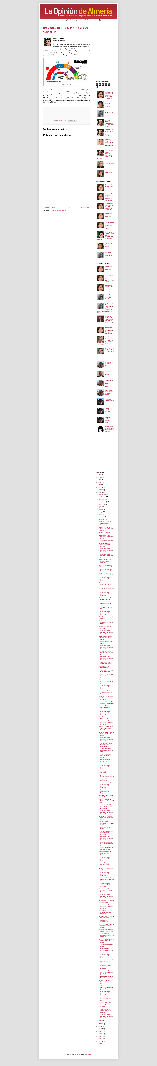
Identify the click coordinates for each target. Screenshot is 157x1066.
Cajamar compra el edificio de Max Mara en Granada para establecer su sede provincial (105, 143)
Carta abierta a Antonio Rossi (109, 185)
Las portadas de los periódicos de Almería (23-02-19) (106, 613)
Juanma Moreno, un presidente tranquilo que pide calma (105, 584)
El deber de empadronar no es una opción (109, 163)
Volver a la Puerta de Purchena (105, 1005)
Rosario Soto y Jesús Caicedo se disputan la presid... (106, 681)
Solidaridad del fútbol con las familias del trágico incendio (109, 133)
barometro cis (51, 123)
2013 (99, 1036)
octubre (101, 499)
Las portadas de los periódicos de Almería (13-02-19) (106, 812)
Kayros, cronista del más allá (108, 410)
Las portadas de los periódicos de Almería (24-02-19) (106, 594)
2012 (99, 1038)
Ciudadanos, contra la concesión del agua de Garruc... (106, 750)
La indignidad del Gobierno (106, 900)
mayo (101, 512)
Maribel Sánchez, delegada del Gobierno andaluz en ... (106, 950)
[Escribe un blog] (71, 121)
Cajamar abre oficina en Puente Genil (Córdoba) (106, 775)
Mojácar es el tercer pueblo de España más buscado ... (106, 528)
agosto (101, 504)
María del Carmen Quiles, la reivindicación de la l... (106, 566)
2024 (99, 480)
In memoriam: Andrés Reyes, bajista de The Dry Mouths (105, 806)
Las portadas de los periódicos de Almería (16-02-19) (106, 739)
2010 (99, 1043)
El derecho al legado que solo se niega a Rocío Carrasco (109, 297)
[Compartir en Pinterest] (76, 121)
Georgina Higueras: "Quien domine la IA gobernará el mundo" (109, 123)
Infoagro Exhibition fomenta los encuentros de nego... (106, 780)
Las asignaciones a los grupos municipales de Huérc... (106, 637)
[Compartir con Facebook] (74, 121)
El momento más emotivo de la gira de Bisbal (106, 602)
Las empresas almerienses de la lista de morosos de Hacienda (109, 383)
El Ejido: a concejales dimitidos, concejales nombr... (105, 755)
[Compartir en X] (73, 121)
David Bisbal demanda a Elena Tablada (106, 717)
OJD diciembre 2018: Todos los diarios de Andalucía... (105, 967)
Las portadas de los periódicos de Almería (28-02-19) (106, 536)
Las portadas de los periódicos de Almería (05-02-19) (106, 956)
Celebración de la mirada (106, 540)
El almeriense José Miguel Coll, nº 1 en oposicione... (106, 761)
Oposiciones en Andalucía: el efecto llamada (109, 350)
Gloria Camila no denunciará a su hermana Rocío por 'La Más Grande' (109, 197)
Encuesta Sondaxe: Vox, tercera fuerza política (106, 570)
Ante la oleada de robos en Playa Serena (105, 598)
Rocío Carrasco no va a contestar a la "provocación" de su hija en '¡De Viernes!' (105, 340)
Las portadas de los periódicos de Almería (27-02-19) (106, 550)
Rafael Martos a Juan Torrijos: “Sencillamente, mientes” (109, 429)
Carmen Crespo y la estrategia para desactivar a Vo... (104, 864)
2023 (99, 482)
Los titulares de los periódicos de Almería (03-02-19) (106, 987)
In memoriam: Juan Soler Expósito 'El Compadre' (106, 930)
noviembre (102, 497)
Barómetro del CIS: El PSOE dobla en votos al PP (106, 523)
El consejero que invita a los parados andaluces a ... (106, 676)
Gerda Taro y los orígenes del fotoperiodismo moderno (106, 698)
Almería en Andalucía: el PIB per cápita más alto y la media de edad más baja (105, 320)
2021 (99, 487)
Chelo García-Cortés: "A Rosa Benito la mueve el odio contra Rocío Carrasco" (105, 235)
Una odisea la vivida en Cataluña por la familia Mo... (106, 890)
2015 (99, 1031)
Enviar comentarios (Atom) (59, 210)
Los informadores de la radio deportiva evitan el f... (106, 843)
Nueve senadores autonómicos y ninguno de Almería (106, 935)
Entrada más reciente (50, 207)
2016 (99, 1029)
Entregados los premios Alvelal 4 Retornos (105, 662)
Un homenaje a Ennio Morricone (105, 771)
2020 (99, 490)
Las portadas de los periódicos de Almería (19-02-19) (106, 687)
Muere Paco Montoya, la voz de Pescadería (106, 848)
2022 (99, 485)
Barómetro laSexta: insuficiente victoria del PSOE (106, 622)
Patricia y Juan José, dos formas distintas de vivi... (106, 982)
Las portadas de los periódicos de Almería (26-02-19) (106, 555)
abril (100, 514)
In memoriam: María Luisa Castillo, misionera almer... (106, 998)
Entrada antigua (85, 207)
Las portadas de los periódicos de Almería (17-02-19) (106, 722)
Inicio (68, 207)
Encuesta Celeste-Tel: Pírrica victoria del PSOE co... (106, 801)
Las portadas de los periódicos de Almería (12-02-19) (106, 838)
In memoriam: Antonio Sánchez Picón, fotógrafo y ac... (105, 744)
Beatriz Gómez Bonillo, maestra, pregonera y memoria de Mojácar (105, 154)
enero (101, 1020)
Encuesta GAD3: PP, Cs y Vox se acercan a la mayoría (106, 728)
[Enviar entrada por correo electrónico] (66, 120)
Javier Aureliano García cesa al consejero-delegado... (105, 561)
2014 (99, 1034)
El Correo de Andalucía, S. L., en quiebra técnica (109, 392)
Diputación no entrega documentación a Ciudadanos (105, 853)
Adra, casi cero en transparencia (104, 667)
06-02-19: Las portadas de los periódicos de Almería (106, 940)
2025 (99, 477)
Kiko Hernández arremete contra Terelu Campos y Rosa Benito (109, 225)
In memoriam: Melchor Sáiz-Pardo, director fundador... (105, 692)
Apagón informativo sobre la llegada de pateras (105, 1010)
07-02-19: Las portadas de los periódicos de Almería (106, 925)
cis (56, 123)
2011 (99, 1041)
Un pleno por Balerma (105, 1002)
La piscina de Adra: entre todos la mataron (106, 671)
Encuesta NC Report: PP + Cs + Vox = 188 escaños (106, 702)
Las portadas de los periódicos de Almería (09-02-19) (106, 896)
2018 (99, 1024)
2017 (99, 1026)
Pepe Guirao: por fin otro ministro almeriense (108, 420)
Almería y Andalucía (104, 532)
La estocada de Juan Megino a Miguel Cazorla (105, 544)
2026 (99, 475)
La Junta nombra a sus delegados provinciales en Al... (106, 817)
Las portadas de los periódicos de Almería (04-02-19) (106, 972)
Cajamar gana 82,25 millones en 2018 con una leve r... (105, 885)
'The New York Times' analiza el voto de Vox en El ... (106, 652)
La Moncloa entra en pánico (109, 399)
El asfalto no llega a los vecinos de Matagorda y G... (106, 879)
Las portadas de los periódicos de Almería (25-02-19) (106, 579)
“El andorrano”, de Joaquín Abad (109, 363)
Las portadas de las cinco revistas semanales (108, 104)
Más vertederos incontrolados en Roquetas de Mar (104, 791)
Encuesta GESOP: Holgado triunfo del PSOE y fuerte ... (106, 733)
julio (100, 507)
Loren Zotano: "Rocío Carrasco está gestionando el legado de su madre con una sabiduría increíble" (105, 308)
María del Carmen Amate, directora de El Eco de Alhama (106, 961)
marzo (101, 517)
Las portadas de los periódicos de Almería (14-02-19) (106, 786)
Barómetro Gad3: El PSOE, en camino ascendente (106, 574)
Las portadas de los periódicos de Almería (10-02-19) (106, 874)
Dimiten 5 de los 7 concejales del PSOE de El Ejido (106, 823)
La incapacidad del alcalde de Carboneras (106, 916)
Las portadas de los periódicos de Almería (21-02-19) (106, 647)
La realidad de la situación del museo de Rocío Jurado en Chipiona (109, 95)
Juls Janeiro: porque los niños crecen (108, 254)
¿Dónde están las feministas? (109, 111)
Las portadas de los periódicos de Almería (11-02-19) (106, 859)
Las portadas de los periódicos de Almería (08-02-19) (106, 906)
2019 (99, 492)
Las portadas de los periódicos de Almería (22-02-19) (106, 632)
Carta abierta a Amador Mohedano (109, 215)
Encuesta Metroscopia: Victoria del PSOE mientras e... (105, 707)
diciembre (102, 494)
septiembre (102, 502)
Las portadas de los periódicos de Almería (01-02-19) (106, 1016)
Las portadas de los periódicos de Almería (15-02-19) (106, 767)
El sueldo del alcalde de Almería (108, 373)
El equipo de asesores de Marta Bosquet (106, 977)
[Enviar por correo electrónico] (69, 121)
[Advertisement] (66, 191)
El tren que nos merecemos (109, 171)
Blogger (88, 1054)
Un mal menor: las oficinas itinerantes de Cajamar (106, 589)
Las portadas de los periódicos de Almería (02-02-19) (106, 993)
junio (100, 509)
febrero (101, 519)
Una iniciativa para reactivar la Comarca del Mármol (105, 912)
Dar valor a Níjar (103, 902)
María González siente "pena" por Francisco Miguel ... (105, 607)
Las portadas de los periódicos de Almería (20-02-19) (106, 658)
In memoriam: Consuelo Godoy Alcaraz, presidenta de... (106, 832)
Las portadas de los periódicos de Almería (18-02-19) (106, 713)
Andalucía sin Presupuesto (103, 920)
